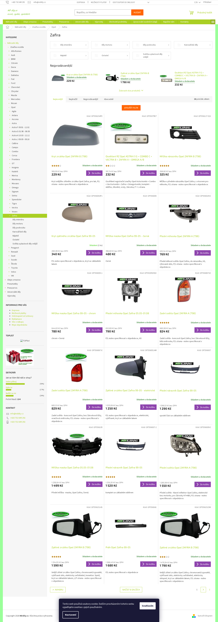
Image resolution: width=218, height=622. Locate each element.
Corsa (14, 155)
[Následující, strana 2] (203, 589)
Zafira (14, 215)
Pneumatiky (12, 283)
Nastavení (70, 614)
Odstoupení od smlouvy (124, 2)
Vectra (15, 207)
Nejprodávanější (90, 99)
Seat (13, 255)
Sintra (14, 195)
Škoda (14, 263)
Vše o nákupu (18, 321)
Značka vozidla (17, 47)
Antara (15, 115)
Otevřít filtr (131, 107)
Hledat (137, 12)
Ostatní (16, 239)
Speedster (17, 199)
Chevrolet (15, 87)
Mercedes (15, 99)
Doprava (81, 2)
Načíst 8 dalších (131, 589)
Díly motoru (18, 223)
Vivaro (14, 211)
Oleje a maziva (13, 279)
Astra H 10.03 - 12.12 (21, 135)
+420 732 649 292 (17, 417)
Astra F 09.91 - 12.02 (20, 127)
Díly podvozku (19, 227)
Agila (14, 111)
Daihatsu (15, 75)
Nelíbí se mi (11, 393)
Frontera (16, 159)
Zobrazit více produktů (129, 90)
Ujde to (9, 387)
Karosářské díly (20, 231)
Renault (14, 251)
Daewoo (14, 71)
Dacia (13, 67)
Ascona (15, 119)
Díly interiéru (18, 219)
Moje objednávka (19, 324)
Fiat (12, 79)
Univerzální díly (14, 291)
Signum (15, 191)
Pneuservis (12, 287)
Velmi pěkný (11, 381)
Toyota (14, 267)
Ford (13, 83)
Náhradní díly (13, 43)
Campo (15, 147)
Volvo (13, 271)
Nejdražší (73, 99)
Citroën (14, 63)
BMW (13, 59)
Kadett (15, 171)
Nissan (14, 103)
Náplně (16, 235)
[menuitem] (11, 21)
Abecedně (108, 99)
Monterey (16, 179)
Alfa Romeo (16, 51)
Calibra (15, 143)
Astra (14, 123)
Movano (15, 183)
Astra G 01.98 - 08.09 (21, 131)
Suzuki (14, 259)
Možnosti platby (99, 2)
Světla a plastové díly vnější (25, 243)
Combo (15, 151)
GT (13, 163)
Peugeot (15, 247)
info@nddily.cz (17, 413)
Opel (13, 107)
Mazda (14, 95)
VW (12, 275)
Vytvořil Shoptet (205, 615)
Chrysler (15, 91)
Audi (13, 55)
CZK (196, 2)
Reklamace (17, 319)
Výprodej (11, 295)
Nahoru (59, 589)
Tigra (14, 203)
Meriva (15, 175)
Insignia (15, 167)
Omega (15, 187)
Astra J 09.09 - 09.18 (20, 139)
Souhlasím (147, 605)
